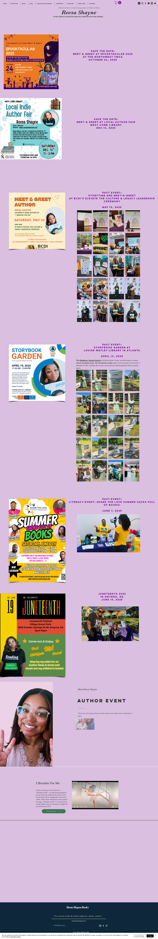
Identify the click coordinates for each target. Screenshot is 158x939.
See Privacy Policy (15, 937)
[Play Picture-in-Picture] (113, 807)
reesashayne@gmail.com (79, 921)
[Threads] (149, 3)
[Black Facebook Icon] (145, 3)
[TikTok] (139, 3)
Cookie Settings (139, 936)
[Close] (156, 936)
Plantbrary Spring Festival (90, 360)
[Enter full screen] (116, 807)
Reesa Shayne (79, 12)
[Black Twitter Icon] (155, 3)
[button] (118, 2)
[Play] (74, 807)
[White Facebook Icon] (103, 926)
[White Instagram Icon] (106, 926)
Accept (150, 936)
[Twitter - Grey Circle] (100, 926)
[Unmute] (77, 807)
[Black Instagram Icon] (142, 3)
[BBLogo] (152, 3)
